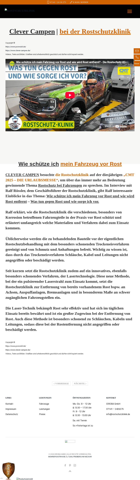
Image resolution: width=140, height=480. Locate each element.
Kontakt (9, 404)
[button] (129, 11)
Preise (42, 414)
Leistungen (44, 409)
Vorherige (62, 383)
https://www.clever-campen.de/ (17, 50)
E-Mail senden (80, 2)
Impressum (10, 409)
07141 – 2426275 (115, 409)
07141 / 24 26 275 (58, 2)
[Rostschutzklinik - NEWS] (8, 471)
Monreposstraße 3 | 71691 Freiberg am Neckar (70, 457)
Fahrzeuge (44, 404)
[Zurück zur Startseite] (20, 11)
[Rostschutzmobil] (24, 479)
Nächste (79, 383)
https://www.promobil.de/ (15, 47)
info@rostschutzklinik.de (118, 414)
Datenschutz (11, 414)
